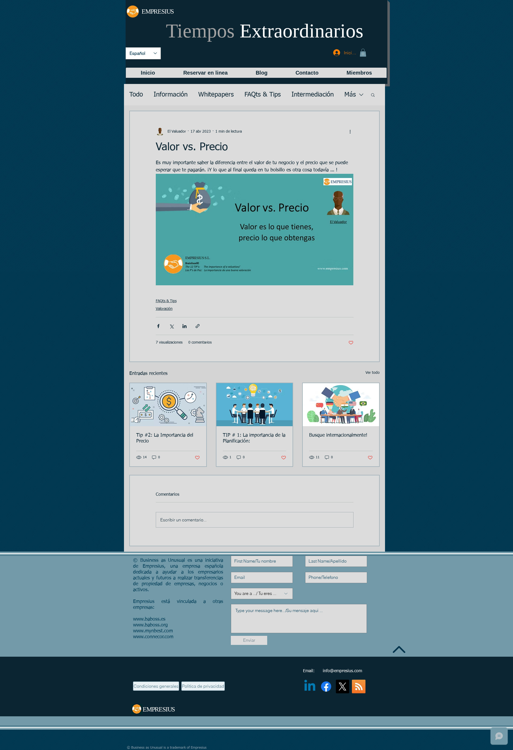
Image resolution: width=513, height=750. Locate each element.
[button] (363, 53)
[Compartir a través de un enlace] (197, 326)
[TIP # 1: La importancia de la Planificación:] (254, 404)
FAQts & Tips (262, 94)
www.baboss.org (150, 625)
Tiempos (264, 31)
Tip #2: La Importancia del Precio (164, 438)
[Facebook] (326, 686)
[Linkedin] (310, 686)
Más (350, 94)
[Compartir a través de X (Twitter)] (171, 326)
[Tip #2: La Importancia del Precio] (168, 404)
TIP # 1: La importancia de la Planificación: (254, 438)
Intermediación (313, 94)
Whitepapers (216, 94)
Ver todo (373, 373)
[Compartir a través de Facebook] (158, 326)
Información (171, 94)
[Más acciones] (350, 131)
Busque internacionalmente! (338, 435)
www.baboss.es (149, 619)
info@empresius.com (342, 671)
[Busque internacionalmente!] (341, 404)
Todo (136, 94)
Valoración (164, 309)
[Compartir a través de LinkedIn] (184, 326)
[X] (342, 686)
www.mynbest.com (153, 631)
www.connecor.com (153, 636)
